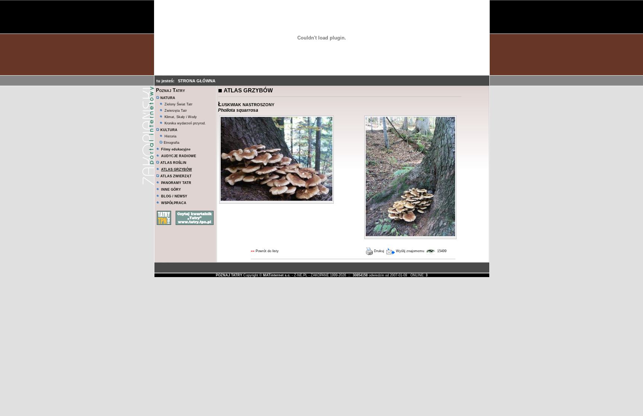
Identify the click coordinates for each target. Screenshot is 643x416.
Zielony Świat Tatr (178, 104)
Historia (170, 136)
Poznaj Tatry (170, 90)
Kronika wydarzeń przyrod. (185, 123)
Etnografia (171, 143)
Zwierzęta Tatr (175, 110)
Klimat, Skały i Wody (180, 117)
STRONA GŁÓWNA (196, 81)
